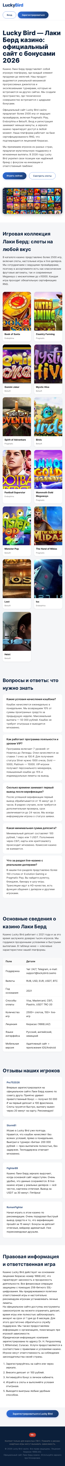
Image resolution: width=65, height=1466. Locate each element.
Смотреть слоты (42, 176)
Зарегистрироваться (33, 15)
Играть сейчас (15, 175)
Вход (9, 15)
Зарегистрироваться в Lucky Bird (33, 1413)
